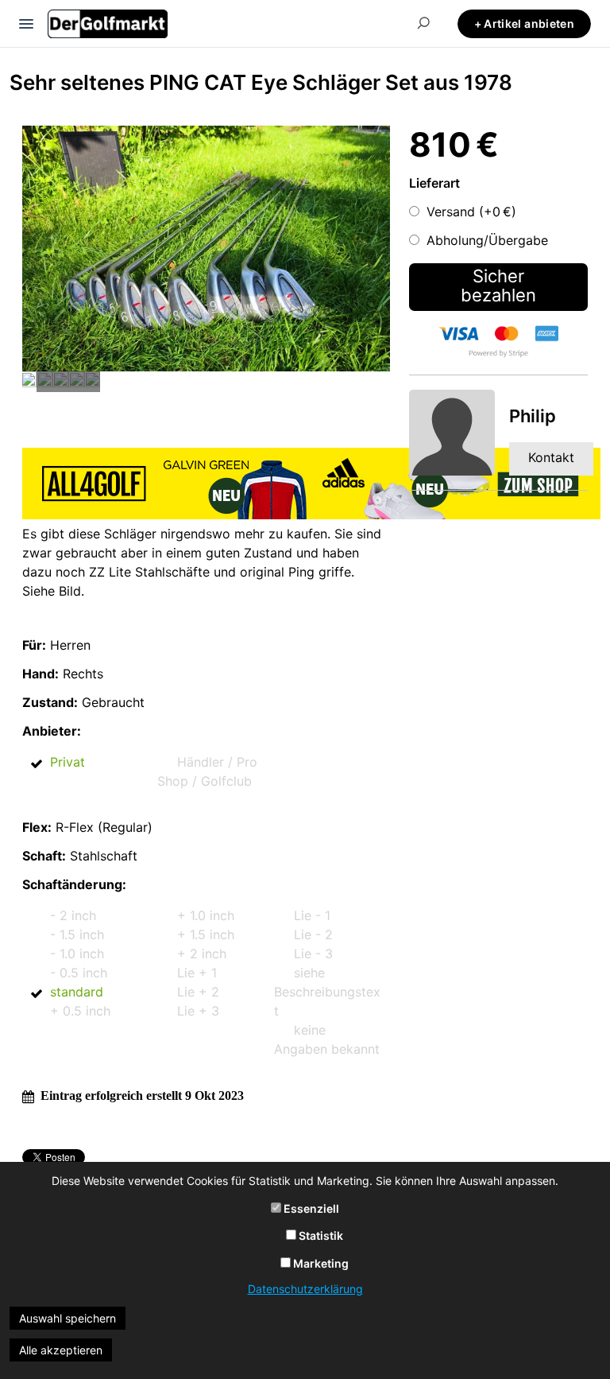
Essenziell (310, 1208)
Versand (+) (471, 211)
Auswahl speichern (67, 1318)
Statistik (319, 1235)
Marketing (320, 1263)
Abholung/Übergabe (487, 240)
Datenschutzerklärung (305, 1288)
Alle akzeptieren (60, 1350)
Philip (532, 416)
